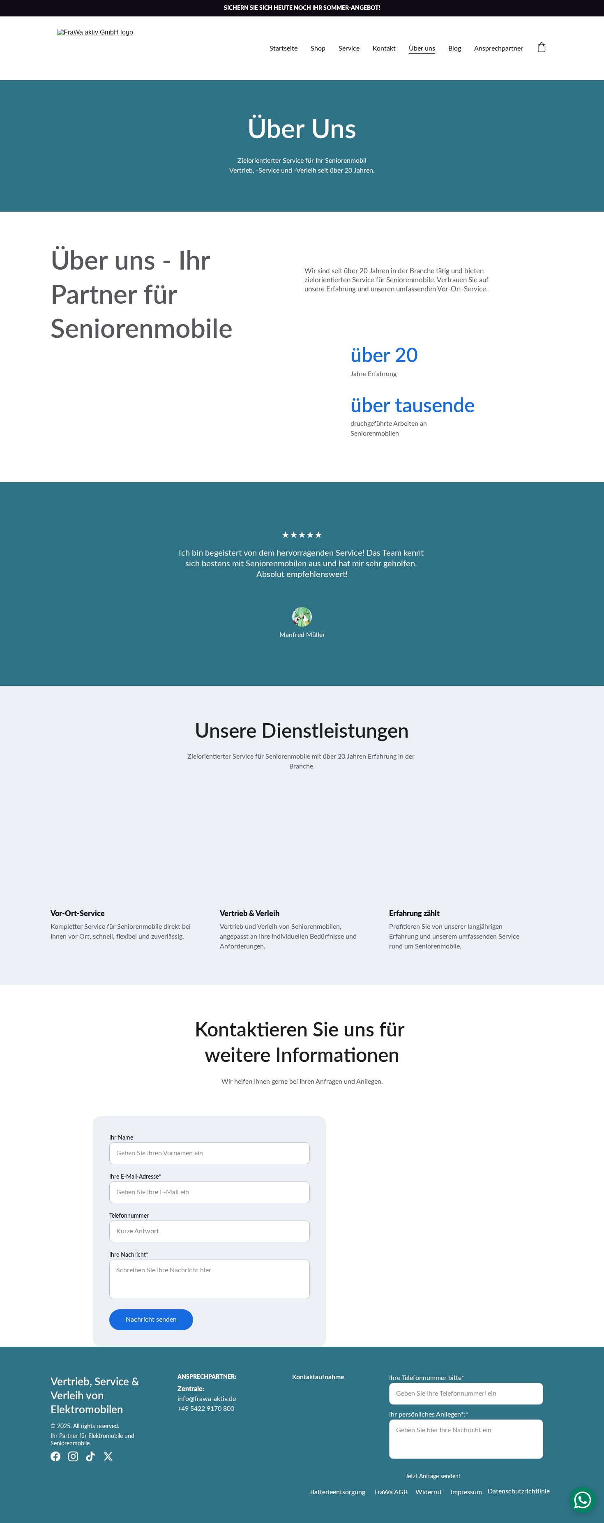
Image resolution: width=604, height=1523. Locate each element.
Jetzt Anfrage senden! (433, 1476)
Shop (318, 48)
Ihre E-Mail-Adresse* (135, 1177)
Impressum (466, 1492)
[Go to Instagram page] (73, 1456)
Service (349, 48)
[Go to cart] (541, 48)
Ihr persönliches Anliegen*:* (428, 1414)
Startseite (283, 48)
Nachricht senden (151, 1319)
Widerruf (428, 1492)
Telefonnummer (129, 1216)
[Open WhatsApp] (582, 1500)
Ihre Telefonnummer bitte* (426, 1378)
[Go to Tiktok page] (90, 1456)
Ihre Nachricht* (128, 1255)
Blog (454, 48)
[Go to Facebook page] (55, 1456)
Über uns (422, 48)
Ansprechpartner (498, 48)
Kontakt (384, 48)
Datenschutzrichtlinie (519, 1491)
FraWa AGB (391, 1492)
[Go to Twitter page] (108, 1456)
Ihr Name (121, 1138)
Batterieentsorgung (337, 1492)
